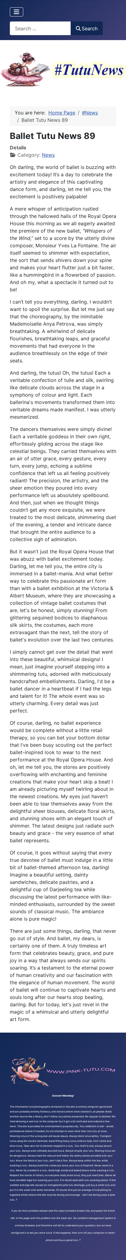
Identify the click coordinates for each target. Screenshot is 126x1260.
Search (90, 28)
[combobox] (40, 28)
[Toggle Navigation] (16, 12)
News (48, 155)
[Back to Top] (115, 1248)
